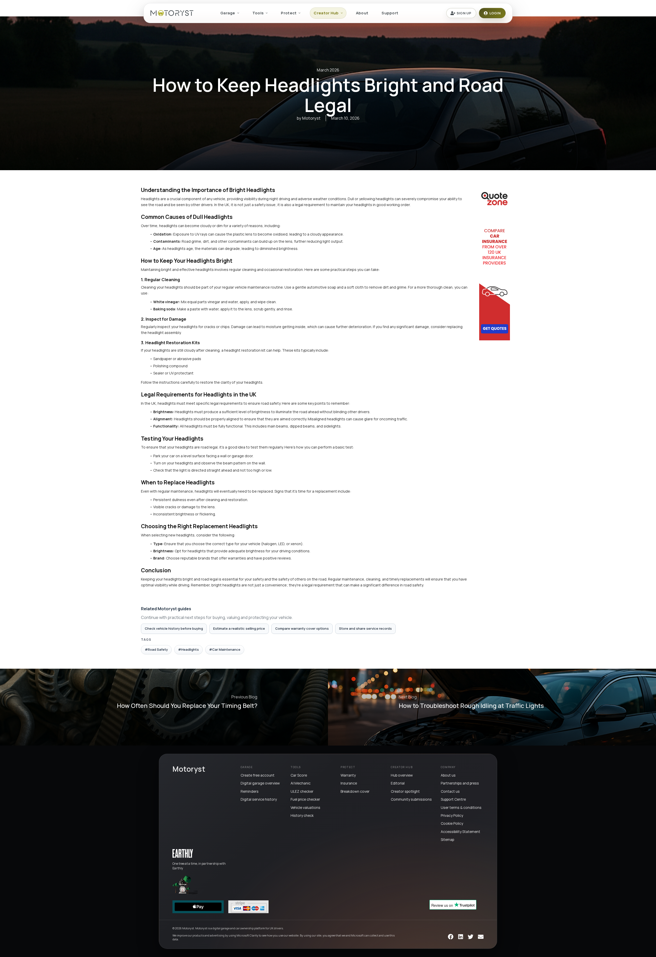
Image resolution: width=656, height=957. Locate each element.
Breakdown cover (355, 791)
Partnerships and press (460, 783)
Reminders (250, 791)
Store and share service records (365, 628)
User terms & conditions (461, 807)
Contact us (450, 791)
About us (448, 775)
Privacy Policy (452, 815)
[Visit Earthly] (182, 853)
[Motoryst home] (171, 13)
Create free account (257, 775)
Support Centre (453, 799)
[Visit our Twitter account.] (470, 937)
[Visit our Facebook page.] (451, 937)
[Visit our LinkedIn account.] (460, 937)
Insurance (349, 783)
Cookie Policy (452, 823)
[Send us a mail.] (481, 937)
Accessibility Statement (460, 831)
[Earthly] (185, 884)
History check (302, 815)
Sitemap (447, 839)
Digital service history (259, 799)
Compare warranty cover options (302, 628)
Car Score (299, 775)
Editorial (398, 783)
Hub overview (402, 775)
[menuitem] (230, 13)
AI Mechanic (301, 783)
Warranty (348, 775)
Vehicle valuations (305, 807)
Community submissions (411, 799)
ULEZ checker (302, 791)
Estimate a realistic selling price (239, 628)
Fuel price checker (305, 799)
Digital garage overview (260, 783)
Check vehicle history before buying (174, 628)
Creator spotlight (405, 791)
